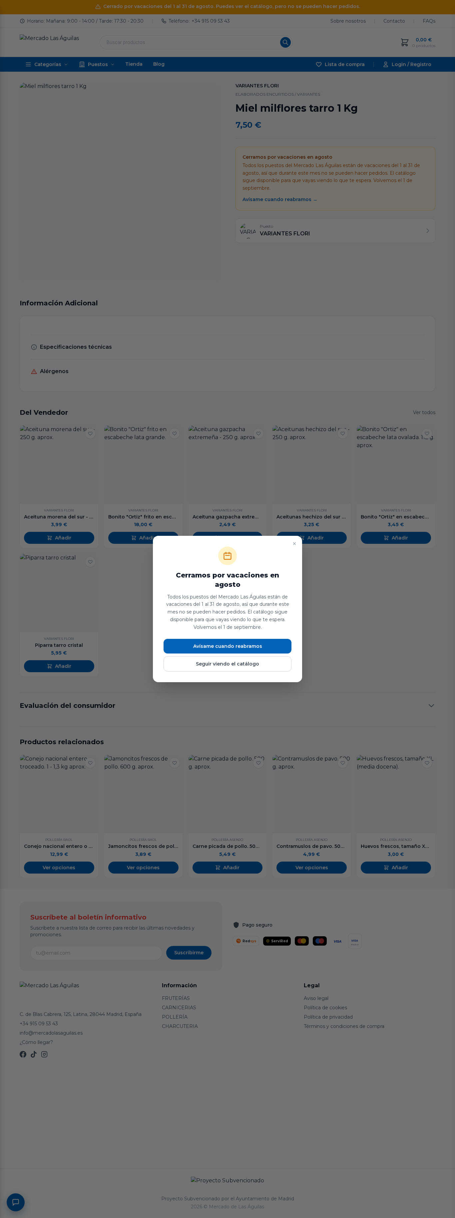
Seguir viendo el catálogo (227, 664)
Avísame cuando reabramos (227, 646)
